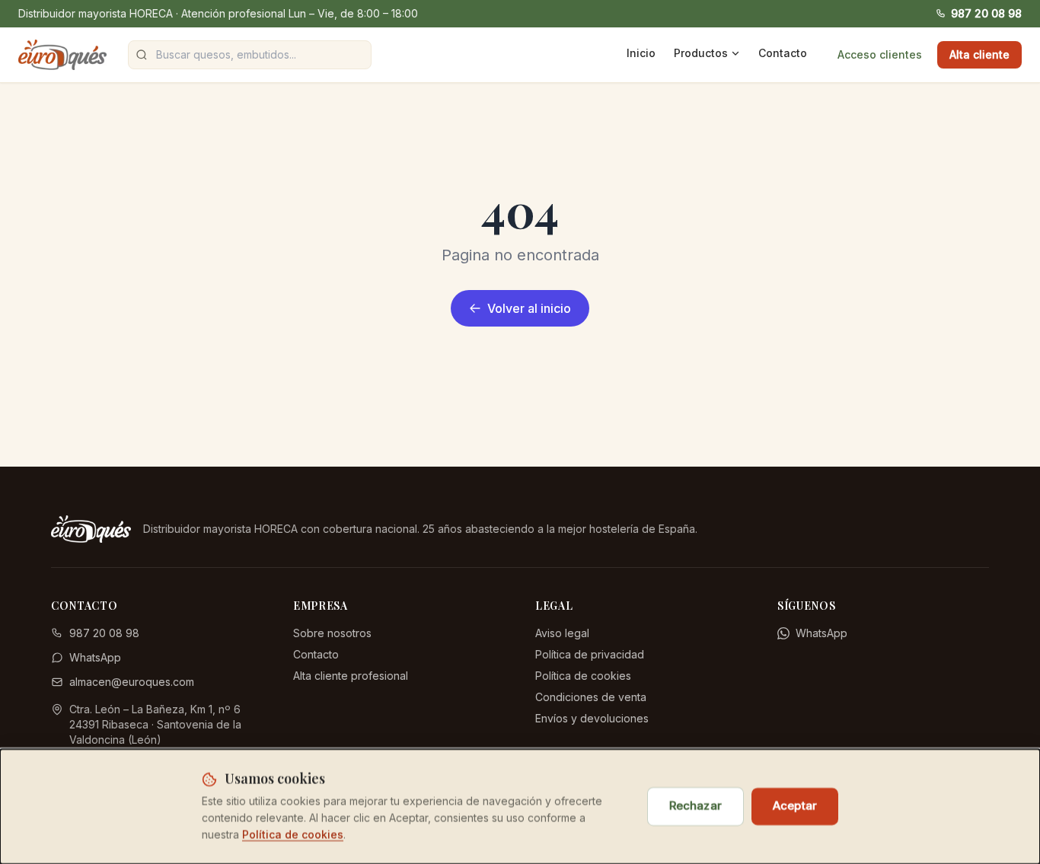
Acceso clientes (879, 54)
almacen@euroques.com (131, 681)
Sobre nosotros (332, 632)
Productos (701, 52)
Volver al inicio (529, 308)
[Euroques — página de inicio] (62, 55)
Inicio (641, 52)
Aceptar (795, 806)
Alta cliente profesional (350, 675)
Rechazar (695, 806)
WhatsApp (95, 657)
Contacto (782, 52)
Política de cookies (583, 675)
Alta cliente (979, 54)
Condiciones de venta (590, 696)
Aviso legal (562, 632)
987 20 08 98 (986, 13)
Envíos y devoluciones (592, 718)
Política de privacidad (589, 654)
